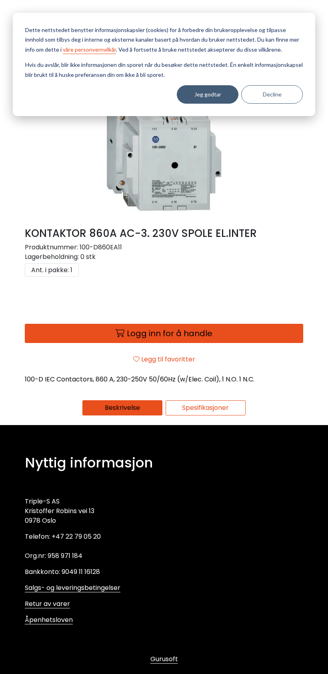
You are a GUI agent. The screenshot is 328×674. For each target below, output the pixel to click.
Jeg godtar (207, 94)
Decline (272, 94)
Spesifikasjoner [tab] (205, 407)
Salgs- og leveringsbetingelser (72, 587)
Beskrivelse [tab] (122, 407)
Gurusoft (164, 659)
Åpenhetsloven (49, 619)
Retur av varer (47, 603)
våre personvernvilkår (89, 49)
